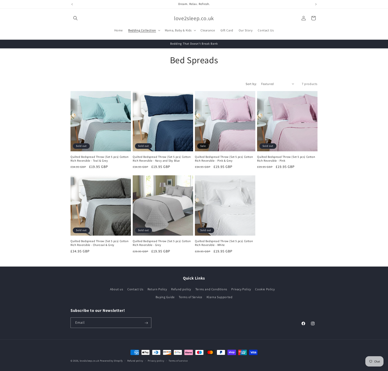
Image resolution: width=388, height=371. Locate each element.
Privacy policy (156, 360)
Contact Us (135, 289)
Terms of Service (190, 297)
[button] (75, 18)
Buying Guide (165, 297)
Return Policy (157, 289)
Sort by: (251, 84)
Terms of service (178, 360)
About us (116, 289)
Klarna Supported (220, 297)
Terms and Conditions (211, 289)
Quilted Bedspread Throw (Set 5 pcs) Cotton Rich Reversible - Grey (162, 243)
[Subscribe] (146, 323)
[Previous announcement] (72, 4)
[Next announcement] (316, 4)
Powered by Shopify (111, 360)
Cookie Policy (265, 289)
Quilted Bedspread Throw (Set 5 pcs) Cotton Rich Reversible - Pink (286, 159)
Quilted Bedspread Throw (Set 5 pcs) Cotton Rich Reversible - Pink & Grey (224, 159)
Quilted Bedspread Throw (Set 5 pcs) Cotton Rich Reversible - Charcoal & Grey (99, 243)
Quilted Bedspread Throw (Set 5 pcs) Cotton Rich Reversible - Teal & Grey (99, 159)
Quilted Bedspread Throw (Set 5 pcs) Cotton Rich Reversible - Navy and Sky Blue (162, 159)
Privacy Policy (241, 289)
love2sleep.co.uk (89, 360)
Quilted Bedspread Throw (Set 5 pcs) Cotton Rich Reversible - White (224, 243)
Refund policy (181, 289)
